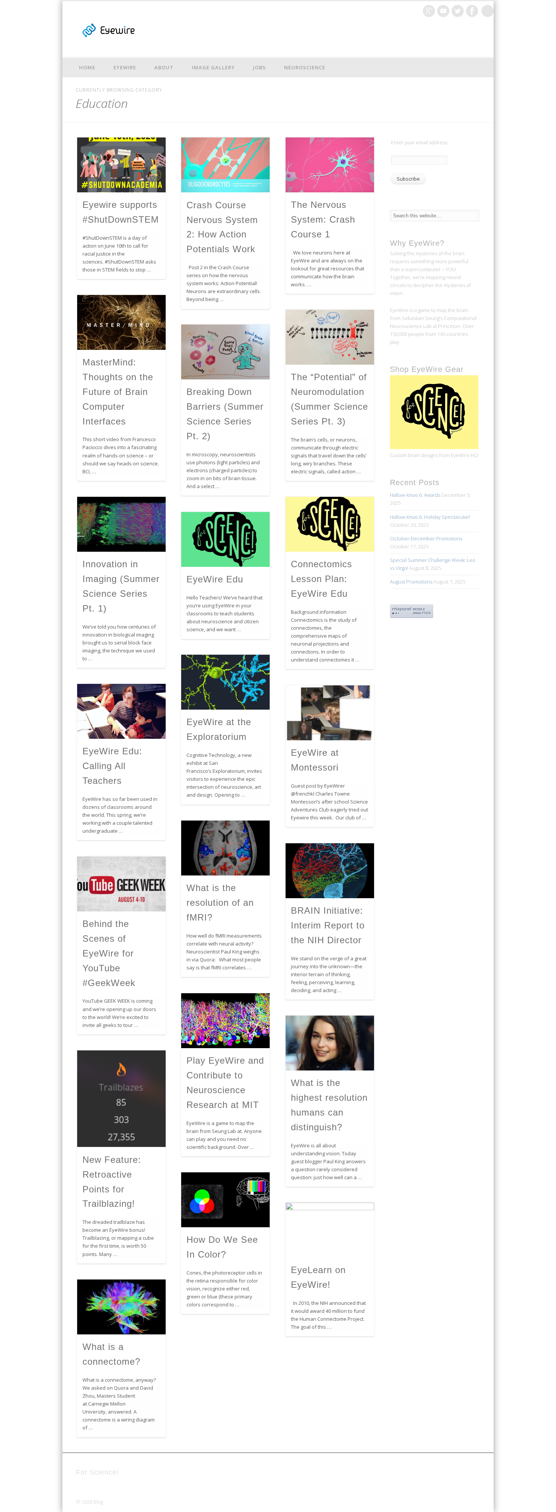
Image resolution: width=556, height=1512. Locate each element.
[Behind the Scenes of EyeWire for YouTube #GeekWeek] (121, 884)
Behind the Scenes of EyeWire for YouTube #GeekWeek (108, 953)
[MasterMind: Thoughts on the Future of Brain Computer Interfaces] (121, 322)
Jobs (259, 67)
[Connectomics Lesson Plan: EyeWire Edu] (330, 524)
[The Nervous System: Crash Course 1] (330, 164)
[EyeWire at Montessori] (330, 712)
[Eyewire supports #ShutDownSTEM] (121, 164)
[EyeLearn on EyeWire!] (330, 1230)
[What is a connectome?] (121, 1307)
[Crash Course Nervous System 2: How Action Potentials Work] (225, 164)
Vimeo (443, 11)
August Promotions (411, 581)
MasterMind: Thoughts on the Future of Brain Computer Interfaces (117, 391)
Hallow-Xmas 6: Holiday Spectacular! (430, 516)
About (164, 67)
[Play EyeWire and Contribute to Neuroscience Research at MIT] (225, 1020)
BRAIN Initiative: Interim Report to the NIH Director (328, 925)
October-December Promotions (426, 538)
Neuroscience (304, 67)
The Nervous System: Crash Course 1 (323, 219)
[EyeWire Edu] (225, 539)
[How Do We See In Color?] (225, 1199)
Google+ (429, 11)
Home (87, 67)
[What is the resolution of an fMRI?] (225, 848)
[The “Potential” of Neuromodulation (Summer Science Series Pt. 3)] (330, 337)
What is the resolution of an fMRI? (220, 902)
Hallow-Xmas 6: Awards (415, 495)
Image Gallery (213, 67)
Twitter (458, 11)
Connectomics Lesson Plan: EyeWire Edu (321, 579)
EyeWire (124, 67)
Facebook (472, 11)
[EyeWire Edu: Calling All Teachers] (121, 711)
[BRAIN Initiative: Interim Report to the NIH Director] (330, 870)
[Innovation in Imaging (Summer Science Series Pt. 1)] (121, 524)
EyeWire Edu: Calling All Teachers (112, 766)
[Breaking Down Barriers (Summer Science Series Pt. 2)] (225, 352)
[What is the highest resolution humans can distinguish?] (330, 1043)
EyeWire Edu (214, 579)
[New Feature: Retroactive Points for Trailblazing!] (121, 1098)
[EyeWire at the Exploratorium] (225, 682)
